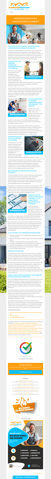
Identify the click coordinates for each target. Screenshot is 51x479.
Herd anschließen (35, 333)
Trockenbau (10, 325)
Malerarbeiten (29, 325)
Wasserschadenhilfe (23, 328)
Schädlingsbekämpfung (13, 328)
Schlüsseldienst (24, 326)
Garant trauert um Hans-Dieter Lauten (25, 380)
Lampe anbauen (38, 331)
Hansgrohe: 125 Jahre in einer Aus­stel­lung (25, 383)
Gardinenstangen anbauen (20, 331)
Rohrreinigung (31, 326)
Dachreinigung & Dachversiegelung (23, 323)
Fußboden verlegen (12, 333)
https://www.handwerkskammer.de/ (17, 317)
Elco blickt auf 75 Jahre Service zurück (25, 393)
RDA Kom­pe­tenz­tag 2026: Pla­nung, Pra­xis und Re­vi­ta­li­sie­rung (25, 390)
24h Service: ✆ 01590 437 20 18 (26, 477)
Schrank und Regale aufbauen (24, 333)
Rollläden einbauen (17, 330)
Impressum (36, 473)
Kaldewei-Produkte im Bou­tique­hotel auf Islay (25, 386)
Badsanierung (22, 325)
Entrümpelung (34, 323)
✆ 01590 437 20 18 (25, 372)
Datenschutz (41, 473)
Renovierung (35, 325)
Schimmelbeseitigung (33, 328)
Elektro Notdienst (16, 326)
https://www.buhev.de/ (14, 315)
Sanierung (16, 325)
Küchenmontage (30, 331)
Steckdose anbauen (26, 330)
